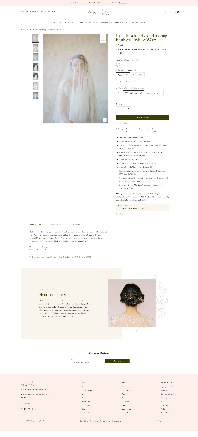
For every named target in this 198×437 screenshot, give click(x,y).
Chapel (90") (138, 75)
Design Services (127, 413)
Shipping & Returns (56, 224)
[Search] (165, 12)
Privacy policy (94, 421)
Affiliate (163, 409)
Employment (126, 409)
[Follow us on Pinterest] (33, 409)
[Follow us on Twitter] (26, 409)
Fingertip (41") (123, 75)
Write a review (117, 361)
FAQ (162, 402)
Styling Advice (32, 11)
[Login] (172, 12)
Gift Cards (85, 413)
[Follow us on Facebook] (22, 409)
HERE (152, 167)
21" (119, 93)
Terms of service (105, 421)
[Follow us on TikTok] (37, 409)
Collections (106, 22)
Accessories (92, 22)
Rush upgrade (76, 224)
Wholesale (164, 390)
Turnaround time (35, 224)
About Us (43, 11)
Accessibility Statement (169, 413)
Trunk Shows (126, 398)
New (54, 22)
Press (124, 405)
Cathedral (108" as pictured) (128, 82)
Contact (51, 11)
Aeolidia (163, 421)
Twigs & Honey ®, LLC (37, 421)
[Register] (51, 403)
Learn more (123, 3)
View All (134, 22)
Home (23, 30)
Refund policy (84, 421)
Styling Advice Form (168, 387)
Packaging (164, 405)
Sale (143, 22)
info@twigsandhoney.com (130, 181)
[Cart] (176, 12)
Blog (22, 11)
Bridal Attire (121, 22)
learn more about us (66, 316)
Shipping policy (116, 421)
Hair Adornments (67, 22)
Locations (125, 402)
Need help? (120, 214)
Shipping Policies (167, 394)
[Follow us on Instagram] (30, 409)
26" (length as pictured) (133, 93)
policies (43, 247)
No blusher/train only (154, 93)
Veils (81, 22)
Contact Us (126, 390)
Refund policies (166, 398)
